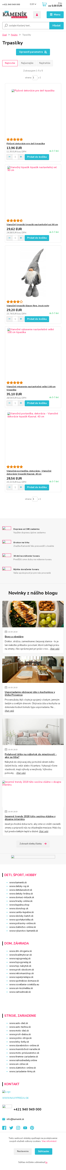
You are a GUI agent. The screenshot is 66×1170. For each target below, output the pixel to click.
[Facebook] (5, 1128)
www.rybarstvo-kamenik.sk (23, 930)
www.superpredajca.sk (21, 977)
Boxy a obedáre (14, 636)
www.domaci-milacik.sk (21, 897)
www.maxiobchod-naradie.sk (24, 1049)
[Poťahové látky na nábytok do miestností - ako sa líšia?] (33, 732)
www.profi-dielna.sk (20, 1034)
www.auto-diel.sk (18, 1023)
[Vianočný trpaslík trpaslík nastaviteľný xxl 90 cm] (33, 191)
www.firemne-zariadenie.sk (23, 1056)
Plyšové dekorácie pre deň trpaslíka (26, 143)
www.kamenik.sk (18, 882)
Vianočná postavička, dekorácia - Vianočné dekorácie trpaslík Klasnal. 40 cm (29, 472)
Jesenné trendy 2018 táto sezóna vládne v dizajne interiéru (30, 818)
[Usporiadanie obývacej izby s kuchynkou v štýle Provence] (33, 669)
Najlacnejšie (27, 63)
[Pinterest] (32, 1128)
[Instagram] (19, 1128)
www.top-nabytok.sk (20, 966)
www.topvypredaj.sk (20, 962)
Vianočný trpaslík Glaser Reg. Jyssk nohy (28, 305)
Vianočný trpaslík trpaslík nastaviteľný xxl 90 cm (32, 224)
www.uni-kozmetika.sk (21, 988)
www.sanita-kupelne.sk (21, 912)
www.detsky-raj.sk (19, 886)
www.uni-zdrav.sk (18, 1064)
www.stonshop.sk (18, 908)
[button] (33, 998)
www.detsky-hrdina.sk (21, 893)
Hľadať (56, 25)
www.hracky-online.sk (20, 901)
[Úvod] (15, 15)
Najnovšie (10, 63)
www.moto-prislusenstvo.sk (24, 1053)
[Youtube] (26, 1128)
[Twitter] (12, 1128)
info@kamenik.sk (15, 1119)
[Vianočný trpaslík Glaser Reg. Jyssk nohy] (33, 273)
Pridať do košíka (37, 157)
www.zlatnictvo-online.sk (22, 927)
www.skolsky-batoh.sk (21, 916)
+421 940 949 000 (11, 4)
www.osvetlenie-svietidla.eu (24, 984)
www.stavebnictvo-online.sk (24, 1045)
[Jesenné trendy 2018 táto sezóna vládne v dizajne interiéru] (33, 794)
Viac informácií (49, 1141)
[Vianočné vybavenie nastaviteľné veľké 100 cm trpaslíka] (33, 354)
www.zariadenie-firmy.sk (22, 1071)
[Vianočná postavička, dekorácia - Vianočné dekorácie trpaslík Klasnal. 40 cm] (33, 438)
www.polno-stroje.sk (20, 1038)
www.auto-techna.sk (20, 1027)
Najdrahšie (44, 63)
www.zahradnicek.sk (20, 992)
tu (46, 1162)
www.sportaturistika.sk (21, 919)
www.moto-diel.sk (19, 1030)
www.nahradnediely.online (23, 1060)
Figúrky (14, 35)
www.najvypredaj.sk (19, 958)
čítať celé (54, 648)
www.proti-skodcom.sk (21, 969)
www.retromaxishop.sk (21, 973)
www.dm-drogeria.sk (20, 951)
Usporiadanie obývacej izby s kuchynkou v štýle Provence (30, 693)
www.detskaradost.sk (20, 890)
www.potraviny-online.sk (22, 923)
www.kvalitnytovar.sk (20, 954)
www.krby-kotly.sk (19, 1041)
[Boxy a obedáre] (33, 614)
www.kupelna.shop (19, 904)
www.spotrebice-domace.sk (24, 980)
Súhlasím (43, 1151)
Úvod (4, 35)
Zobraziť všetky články (31, 843)
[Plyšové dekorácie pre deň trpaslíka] (33, 110)
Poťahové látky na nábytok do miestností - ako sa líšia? (31, 756)
